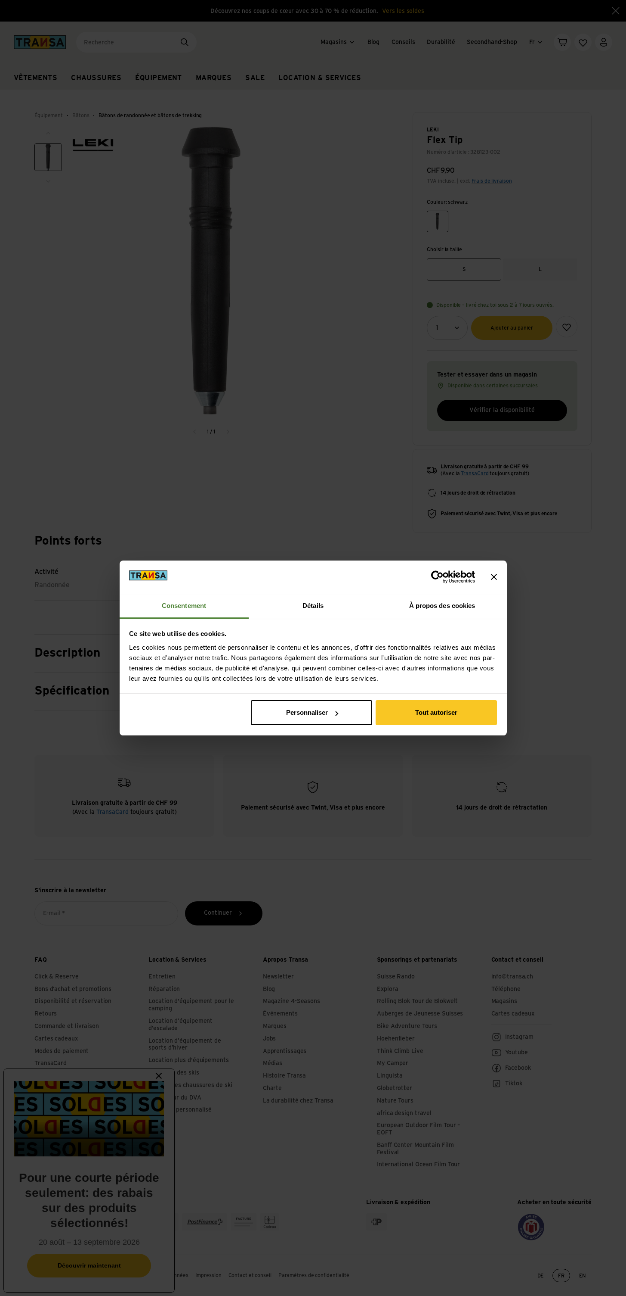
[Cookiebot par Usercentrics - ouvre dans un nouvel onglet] (437, 576)
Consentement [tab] (184, 605)
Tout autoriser (436, 712)
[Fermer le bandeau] (494, 577)
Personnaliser (307, 712)
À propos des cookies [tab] (442, 605)
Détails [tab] (313, 605)
